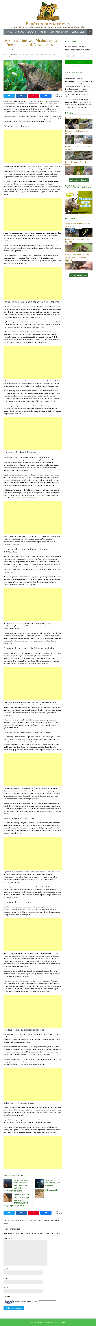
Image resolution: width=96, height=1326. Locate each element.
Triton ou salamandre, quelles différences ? (77, 225)
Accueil (8, 32)
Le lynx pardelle (51, 1190)
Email (5, 1278)
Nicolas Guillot (11, 54)
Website (6, 1287)
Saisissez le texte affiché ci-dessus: (27, 1302)
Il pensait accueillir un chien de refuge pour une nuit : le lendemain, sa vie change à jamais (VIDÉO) (17, 1200)
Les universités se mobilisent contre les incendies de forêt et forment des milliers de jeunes (16, 1185)
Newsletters (42, 1322)
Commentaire (8, 1238)
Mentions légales (52, 1322)
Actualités (31, 32)
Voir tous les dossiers (79, 180)
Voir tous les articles (78, 275)
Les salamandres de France (76, 118)
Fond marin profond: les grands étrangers (53, 1183)
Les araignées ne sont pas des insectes (77, 240)
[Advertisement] (33, 146)
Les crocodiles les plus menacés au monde (78, 147)
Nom (5, 1269)
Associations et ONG (59, 32)
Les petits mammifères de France (76, 163)
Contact (62, 1322)
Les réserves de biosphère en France (77, 132)
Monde (43, 32)
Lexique (34, 1322)
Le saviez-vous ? (78, 32)
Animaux (19, 32)
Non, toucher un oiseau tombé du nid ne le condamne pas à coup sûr (77, 257)
